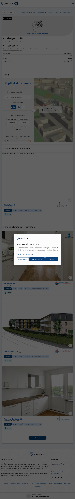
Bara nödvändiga (37, 259)
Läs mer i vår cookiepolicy (25, 254)
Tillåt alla (52, 259)
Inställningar (22, 259)
